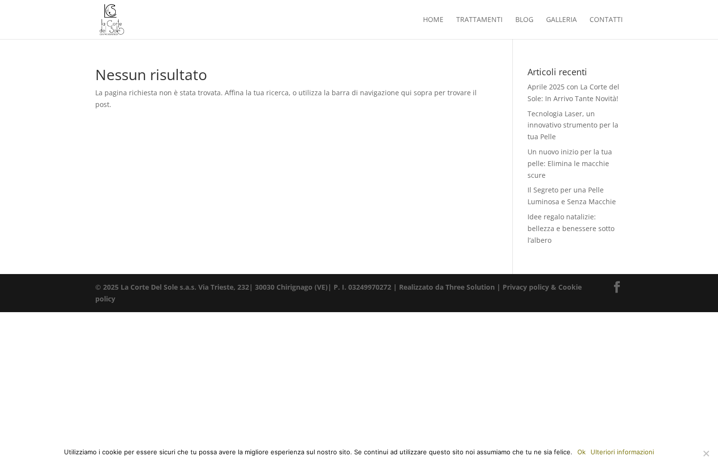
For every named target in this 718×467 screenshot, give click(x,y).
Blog (524, 20)
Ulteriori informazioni (622, 452)
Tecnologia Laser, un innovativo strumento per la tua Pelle (573, 125)
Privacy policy (526, 287)
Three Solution (470, 287)
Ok (581, 452)
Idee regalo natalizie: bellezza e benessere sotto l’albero (571, 228)
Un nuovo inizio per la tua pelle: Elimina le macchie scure (570, 163)
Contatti (606, 20)
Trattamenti (479, 20)
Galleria (561, 20)
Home (433, 20)
